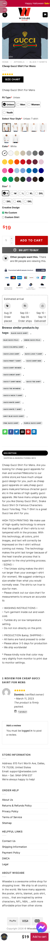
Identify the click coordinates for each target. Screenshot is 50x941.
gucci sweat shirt (11, 375)
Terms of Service (12, 817)
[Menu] (4, 14)
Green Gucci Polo (32, 340)
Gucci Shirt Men (33, 361)
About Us (7, 799)
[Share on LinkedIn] (34, 432)
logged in (27, 730)
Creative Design (11, 207)
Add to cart (31, 240)
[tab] (25, 453)
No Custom (11, 212)
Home (5, 62)
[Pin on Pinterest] (28, 432)
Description (10, 453)
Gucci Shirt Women (12, 368)
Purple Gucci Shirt (32, 423)
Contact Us (8, 841)
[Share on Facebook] (10, 432)
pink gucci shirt (10, 423)
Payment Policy (11, 852)
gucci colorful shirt (13, 347)
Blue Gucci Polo (10, 340)
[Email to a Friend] (22, 432)
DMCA (6, 858)
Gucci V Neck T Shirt (12, 395)
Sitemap (7, 823)
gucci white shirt (11, 402)
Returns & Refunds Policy (17, 805)
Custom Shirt (12, 217)
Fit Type (7, 97)
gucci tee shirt (33, 382)
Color (5, 146)
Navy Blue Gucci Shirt (13, 416)
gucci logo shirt (11, 354)
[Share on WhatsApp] (5, 432)
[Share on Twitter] (16, 432)
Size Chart (12, 79)
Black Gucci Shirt (19, 333)
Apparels (19, 62)
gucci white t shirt (12, 409)
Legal (5, 864)
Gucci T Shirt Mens (12, 382)
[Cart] (45, 14)
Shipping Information (14, 846)
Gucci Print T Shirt (12, 361)
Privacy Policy (10, 811)
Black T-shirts (38, 62)
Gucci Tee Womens (12, 389)
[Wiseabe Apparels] (25, 15)
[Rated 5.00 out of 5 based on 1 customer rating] (25, 74)
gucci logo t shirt (33, 354)
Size (5, 186)
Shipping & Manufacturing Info (20, 458)
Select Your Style (12, 118)
